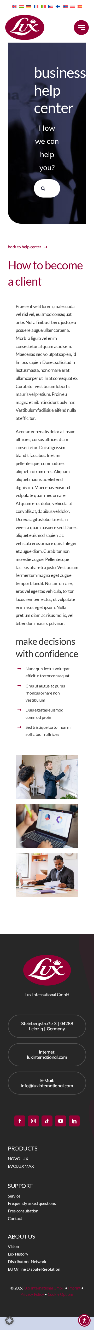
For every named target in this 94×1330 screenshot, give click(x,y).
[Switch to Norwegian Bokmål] (65, 6)
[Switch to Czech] (50, 6)
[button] (9, 1320)
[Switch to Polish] (72, 6)
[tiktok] (47, 1120)
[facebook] (19, 1120)
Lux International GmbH (44, 1288)
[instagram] (33, 1120)
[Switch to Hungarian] (21, 6)
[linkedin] (74, 1120)
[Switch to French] (36, 6)
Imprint (74, 1288)
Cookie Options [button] (61, 1294)
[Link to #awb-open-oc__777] (81, 27)
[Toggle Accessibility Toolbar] (84, 1320)
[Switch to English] (14, 6)
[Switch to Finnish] (58, 6)
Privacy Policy (32, 1294)
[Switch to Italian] (43, 6)
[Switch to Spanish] (80, 6)
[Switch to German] (28, 6)
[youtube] (60, 1120)
